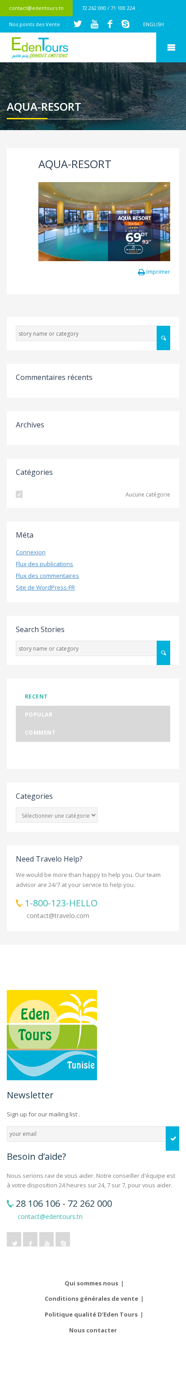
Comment (40, 732)
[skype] (63, 1239)
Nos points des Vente (34, 24)
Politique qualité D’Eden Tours (91, 1314)
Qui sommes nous (91, 1283)
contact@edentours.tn (36, 8)
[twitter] (14, 1239)
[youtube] (46, 1239)
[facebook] (30, 1239)
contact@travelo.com (58, 915)
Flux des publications (44, 564)
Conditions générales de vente (91, 1298)
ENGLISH (153, 24)
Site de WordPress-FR (45, 587)
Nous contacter (93, 1330)
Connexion (31, 552)
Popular (38, 714)
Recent (36, 696)
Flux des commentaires (47, 576)
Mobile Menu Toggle (171, 47)
